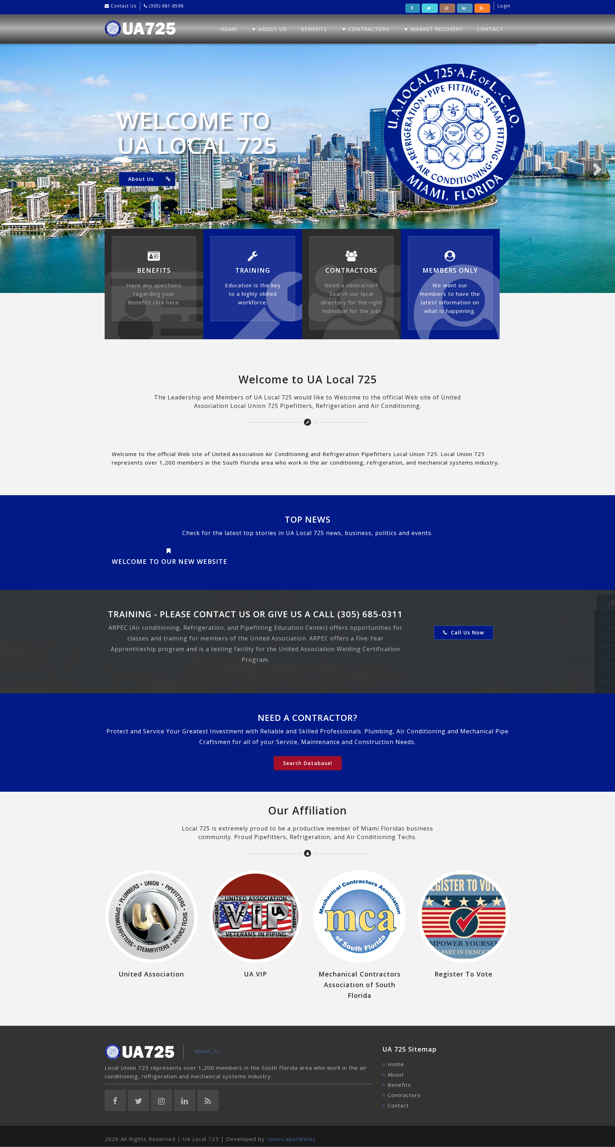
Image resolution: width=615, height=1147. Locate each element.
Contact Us (122, 6)
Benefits (314, 29)
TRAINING (252, 270)
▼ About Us (269, 29)
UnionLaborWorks (291, 1138)
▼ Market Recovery (433, 29)
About (396, 1074)
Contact (490, 29)
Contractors (404, 1095)
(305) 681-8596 (165, 6)
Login (504, 6)
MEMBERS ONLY (450, 270)
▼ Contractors (365, 29)
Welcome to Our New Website (169, 561)
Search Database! (307, 763)
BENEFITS (154, 270)
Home (229, 29)
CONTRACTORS (351, 270)
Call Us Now (466, 632)
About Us (141, 179)
